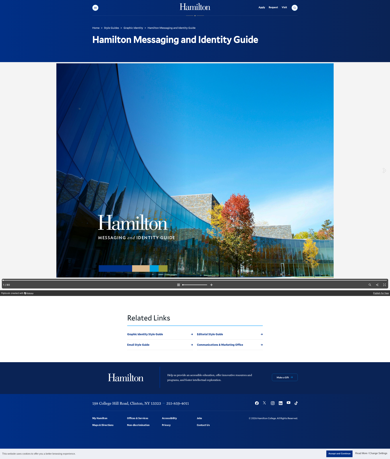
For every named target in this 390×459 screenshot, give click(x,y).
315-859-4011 (177, 403)
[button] (95, 8)
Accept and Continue (339, 453)
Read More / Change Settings (371, 453)
